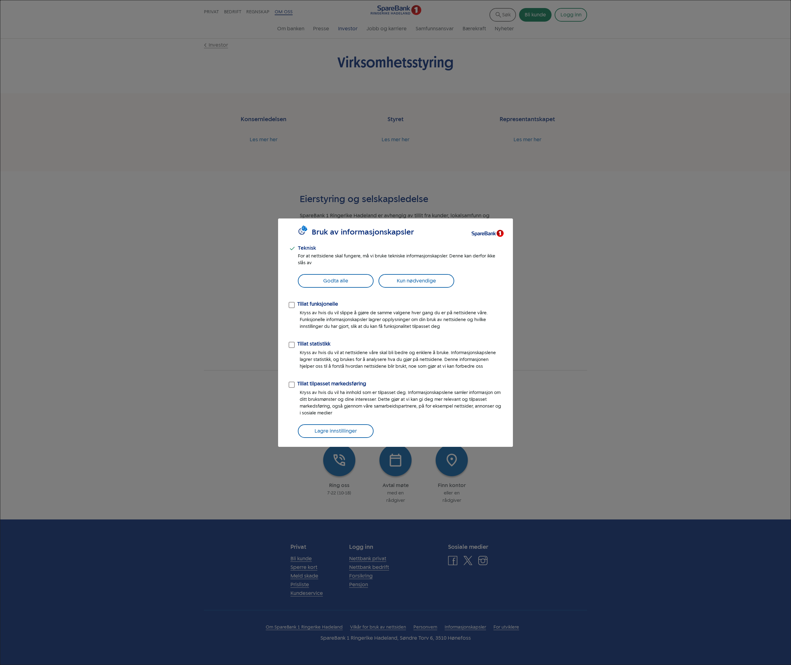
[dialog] (395, 332)
